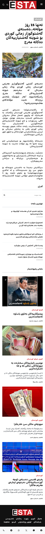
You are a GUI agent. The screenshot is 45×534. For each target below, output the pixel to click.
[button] (41, 4)
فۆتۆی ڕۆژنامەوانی (24, 522)
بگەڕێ (4, 195)
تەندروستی (9, 519)
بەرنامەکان (37, 522)
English (6, 522)
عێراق (36, 359)
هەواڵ (39, 519)
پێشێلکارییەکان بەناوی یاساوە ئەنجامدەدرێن (28, 315)
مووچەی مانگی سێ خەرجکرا (28, 424)
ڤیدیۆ (41, 310)
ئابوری (41, 359)
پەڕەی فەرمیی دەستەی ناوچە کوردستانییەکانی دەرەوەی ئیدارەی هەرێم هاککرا (25, 482)
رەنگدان (19, 519)
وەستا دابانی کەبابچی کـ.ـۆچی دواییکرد (28, 246)
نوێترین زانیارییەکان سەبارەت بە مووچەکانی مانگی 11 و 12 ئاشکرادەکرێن (27, 366)
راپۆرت (26, 519)
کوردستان (38, 19)
